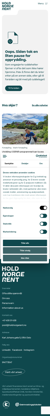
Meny (41, 3)
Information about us (12, 308)
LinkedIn (6, 350)
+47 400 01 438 (9, 320)
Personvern (8, 303)
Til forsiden (13, 88)
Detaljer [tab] (25, 163)
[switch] (43, 216)
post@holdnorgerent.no (14, 325)
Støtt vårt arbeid (13, 372)
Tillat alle (25, 243)
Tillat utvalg (25, 250)
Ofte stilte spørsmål (12, 293)
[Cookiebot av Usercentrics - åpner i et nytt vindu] (36, 156)
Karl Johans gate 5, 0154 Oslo (16, 337)
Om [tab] (41, 163)
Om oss (6, 298)
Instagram (29, 350)
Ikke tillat (25, 258)
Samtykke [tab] (9, 163)
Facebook (17, 350)
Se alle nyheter (40, 105)
